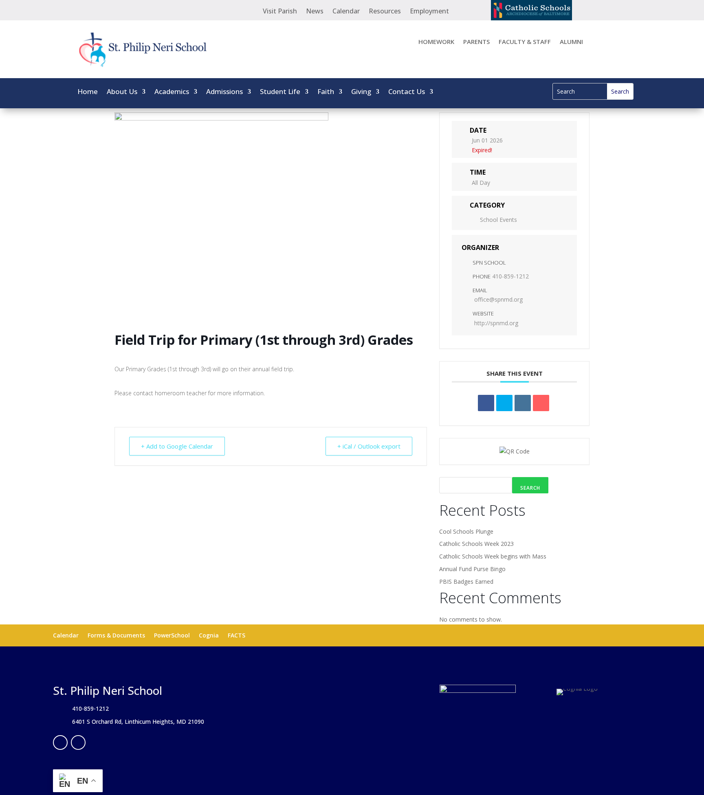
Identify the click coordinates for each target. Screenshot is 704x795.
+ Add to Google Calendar (177, 446)
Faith (325, 92)
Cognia (209, 636)
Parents (476, 42)
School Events (498, 219)
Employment (429, 11)
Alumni (571, 42)
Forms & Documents (116, 636)
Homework (436, 42)
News (314, 11)
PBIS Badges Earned (466, 581)
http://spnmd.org (496, 323)
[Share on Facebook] (486, 403)
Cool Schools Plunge (466, 531)
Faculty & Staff (525, 42)
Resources (385, 11)
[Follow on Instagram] (78, 742)
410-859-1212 (510, 276)
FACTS (236, 636)
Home (87, 92)
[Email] (541, 403)
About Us (122, 92)
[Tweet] (504, 403)
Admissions (224, 92)
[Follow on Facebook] (60, 742)
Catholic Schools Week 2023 (476, 544)
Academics (171, 92)
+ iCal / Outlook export (368, 446)
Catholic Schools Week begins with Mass (492, 556)
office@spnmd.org (498, 299)
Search (530, 487)
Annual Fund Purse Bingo (472, 569)
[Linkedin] (523, 403)
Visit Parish (280, 11)
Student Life (280, 92)
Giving (361, 92)
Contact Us (406, 92)
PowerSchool (172, 636)
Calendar (346, 11)
